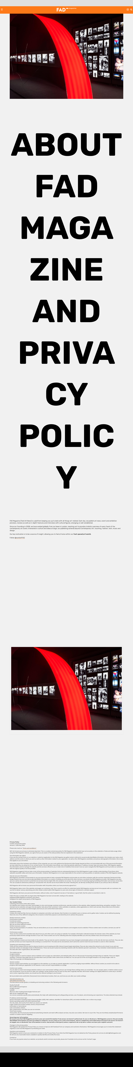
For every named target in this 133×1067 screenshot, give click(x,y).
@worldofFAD (20, 538)
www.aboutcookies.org (16, 979)
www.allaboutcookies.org (17, 980)
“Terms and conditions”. (29, 848)
